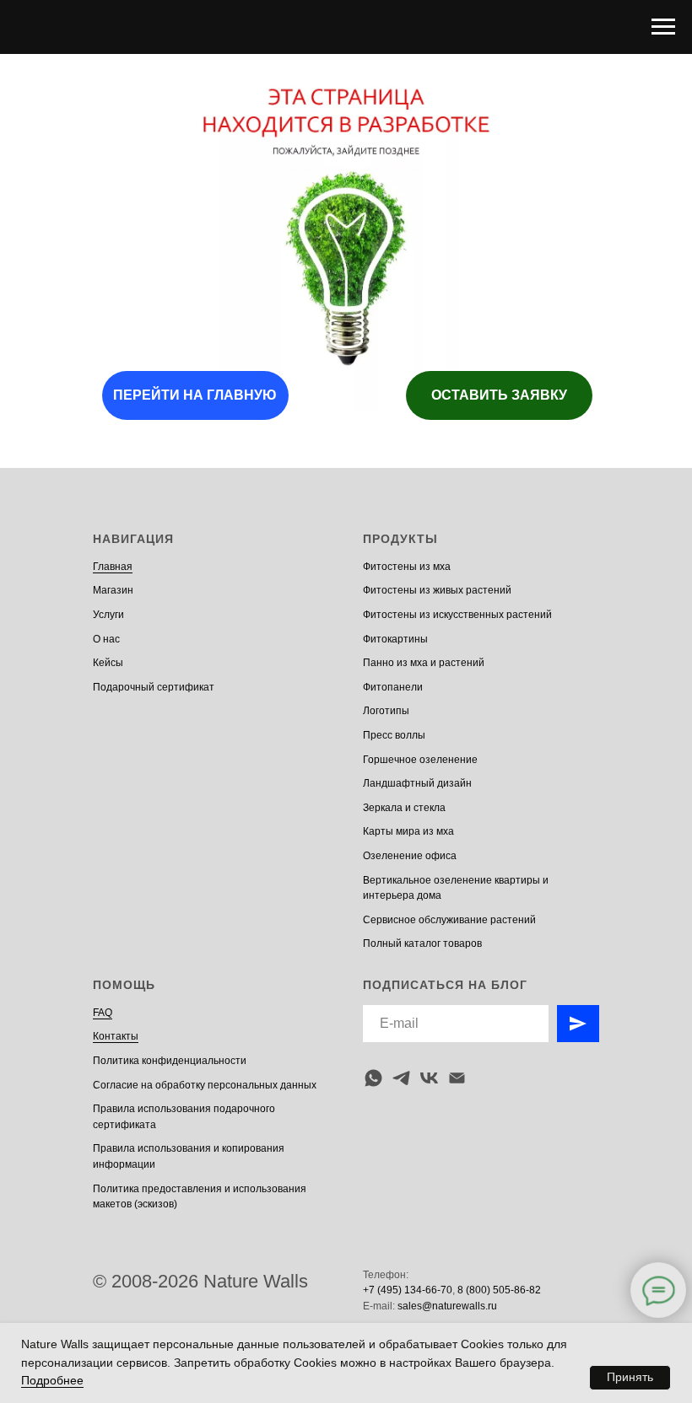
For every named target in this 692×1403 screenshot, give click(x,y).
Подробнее (52, 1380)
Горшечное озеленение (420, 760)
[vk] (429, 1078)
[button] (499, 395)
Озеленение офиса (410, 856)
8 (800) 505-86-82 (499, 1290)
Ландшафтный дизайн (417, 783)
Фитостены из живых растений (437, 590)
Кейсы (108, 663)
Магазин (113, 590)
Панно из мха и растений (423, 663)
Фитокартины (395, 639)
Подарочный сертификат (153, 687)
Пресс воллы (394, 735)
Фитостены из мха (407, 566)
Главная (112, 566)
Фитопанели (393, 687)
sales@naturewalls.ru (447, 1306)
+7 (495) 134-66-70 (407, 1290)
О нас (106, 639)
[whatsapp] (373, 1078)
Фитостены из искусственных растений (457, 615)
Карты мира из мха (408, 831)
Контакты (115, 1036)
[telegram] (401, 1078)
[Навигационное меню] (663, 27)
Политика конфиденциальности (169, 1061)
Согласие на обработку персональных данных (204, 1085)
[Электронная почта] (457, 1078)
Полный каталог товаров (422, 943)
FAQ (102, 1013)
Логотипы (386, 711)
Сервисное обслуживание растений (449, 920)
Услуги (108, 615)
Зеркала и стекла (404, 808)
